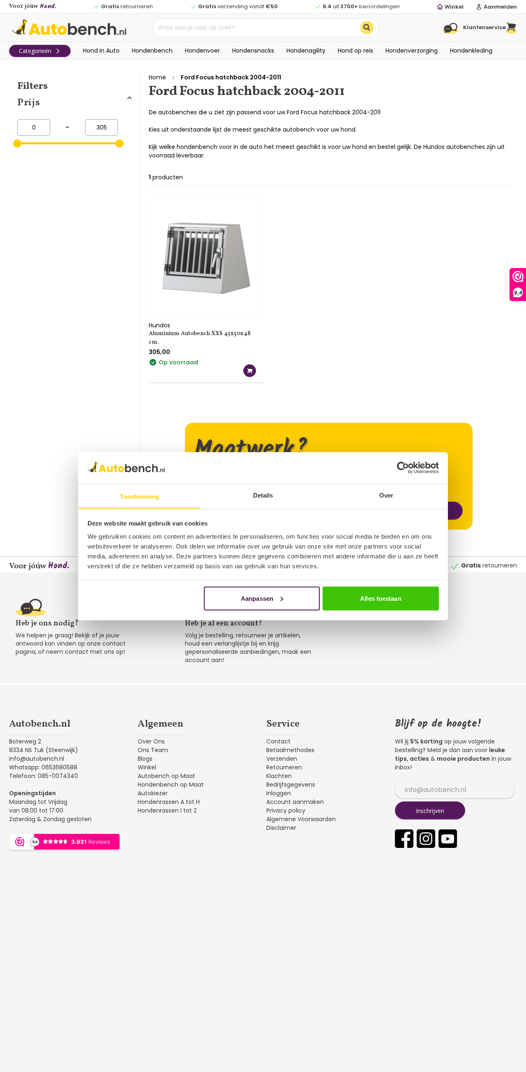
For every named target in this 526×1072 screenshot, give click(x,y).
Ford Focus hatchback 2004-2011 (231, 77)
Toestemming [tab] (139, 496)
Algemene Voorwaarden (301, 819)
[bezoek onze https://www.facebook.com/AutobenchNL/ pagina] (404, 838)
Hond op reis (355, 50)
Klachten (279, 776)
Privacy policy (285, 810)
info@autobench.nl (36, 759)
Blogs (145, 759)
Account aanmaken (295, 802)
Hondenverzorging (411, 50)
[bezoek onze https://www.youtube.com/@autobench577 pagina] (447, 838)
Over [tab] (386, 494)
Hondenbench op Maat (171, 784)
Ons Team (153, 750)
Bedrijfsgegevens (290, 784)
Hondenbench (152, 50)
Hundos (159, 325)
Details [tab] (263, 494)
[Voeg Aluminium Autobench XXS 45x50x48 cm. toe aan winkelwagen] (249, 370)
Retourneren (284, 767)
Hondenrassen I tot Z (167, 810)
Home (157, 77)
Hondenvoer (202, 50)
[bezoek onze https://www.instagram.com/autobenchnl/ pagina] (426, 838)
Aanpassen (257, 598)
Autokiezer (153, 793)
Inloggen (278, 793)
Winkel (147, 767)
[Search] (367, 27)
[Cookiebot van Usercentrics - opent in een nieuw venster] (403, 467)
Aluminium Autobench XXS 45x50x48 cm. (200, 338)
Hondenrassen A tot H (169, 802)
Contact (278, 741)
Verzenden (281, 759)
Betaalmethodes (290, 750)
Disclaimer (281, 828)
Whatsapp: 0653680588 (43, 767)
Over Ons (151, 741)
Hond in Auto (101, 50)
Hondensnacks (253, 50)
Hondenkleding (471, 50)
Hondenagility (305, 50)
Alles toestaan (380, 598)
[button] (511, 27)
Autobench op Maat (166, 776)
